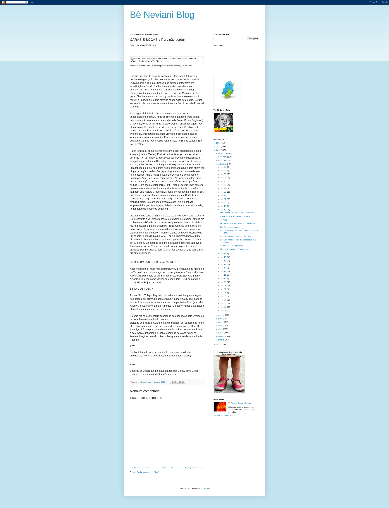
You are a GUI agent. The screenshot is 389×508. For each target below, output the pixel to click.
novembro (222, 157)
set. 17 (224, 254)
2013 (218, 150)
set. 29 (224, 171)
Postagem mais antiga (194, 468)
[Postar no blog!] (174, 382)
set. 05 (224, 296)
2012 (218, 344)
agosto (221, 315)
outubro (221, 160)
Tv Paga (223, 220)
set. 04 (224, 300)
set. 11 (223, 275)
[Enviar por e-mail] (171, 382)
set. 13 (224, 268)
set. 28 (224, 174)
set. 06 (224, 293)
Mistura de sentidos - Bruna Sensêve (235, 249)
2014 (218, 147)
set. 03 (224, 303)
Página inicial (167, 468)
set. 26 (224, 181)
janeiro (221, 340)
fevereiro (222, 336)
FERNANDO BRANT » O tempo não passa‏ (237, 223)
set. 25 (224, 185)
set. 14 (224, 264)
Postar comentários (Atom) (148, 472)
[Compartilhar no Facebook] (180, 382)
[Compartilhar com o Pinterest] (183, 382)
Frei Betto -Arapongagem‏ (230, 227)
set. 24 (224, 188)
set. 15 (224, 261)
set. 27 (224, 178)
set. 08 (224, 286)
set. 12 (224, 271)
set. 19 (224, 206)
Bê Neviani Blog (162, 15)
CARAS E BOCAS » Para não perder (235, 216)
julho (220, 319)
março (221, 333)
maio (220, 326)
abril (220, 329)
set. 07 (224, 289)
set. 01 (224, 310)
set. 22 (224, 195)
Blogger (206, 488)
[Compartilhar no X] (177, 382)
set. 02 (224, 307)
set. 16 (224, 257)
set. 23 (224, 192)
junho (221, 322)
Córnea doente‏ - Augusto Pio (232, 246)
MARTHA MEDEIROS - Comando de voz (237, 213)
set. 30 (224, 167)
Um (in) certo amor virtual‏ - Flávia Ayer (236, 236)
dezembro (222, 153)
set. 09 (224, 282)
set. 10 (224, 279)
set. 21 (224, 199)
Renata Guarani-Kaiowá (241, 403)
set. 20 (224, 203)
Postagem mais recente (140, 468)
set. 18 (224, 210)
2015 (218, 143)
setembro (222, 164)
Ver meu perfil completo (223, 416)
